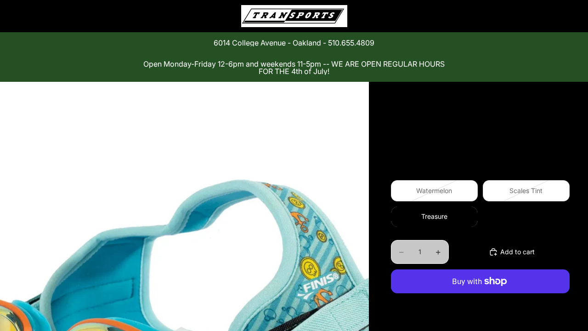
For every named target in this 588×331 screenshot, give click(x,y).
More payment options (480, 302)
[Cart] (559, 16)
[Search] (520, 16)
